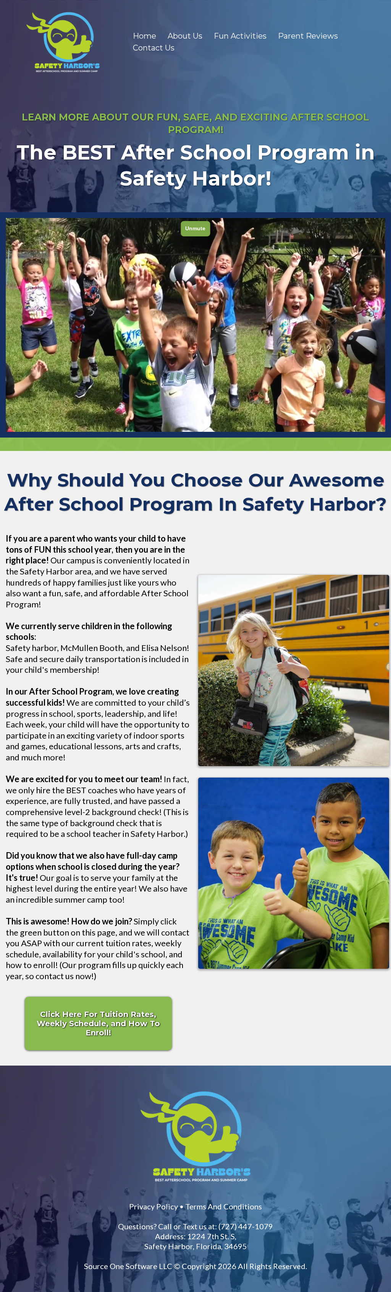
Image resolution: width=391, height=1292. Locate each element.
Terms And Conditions (223, 1206)
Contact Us (153, 47)
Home (144, 36)
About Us (185, 36)
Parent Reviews (308, 36)
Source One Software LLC (128, 1266)
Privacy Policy (153, 1206)
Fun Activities (240, 36)
